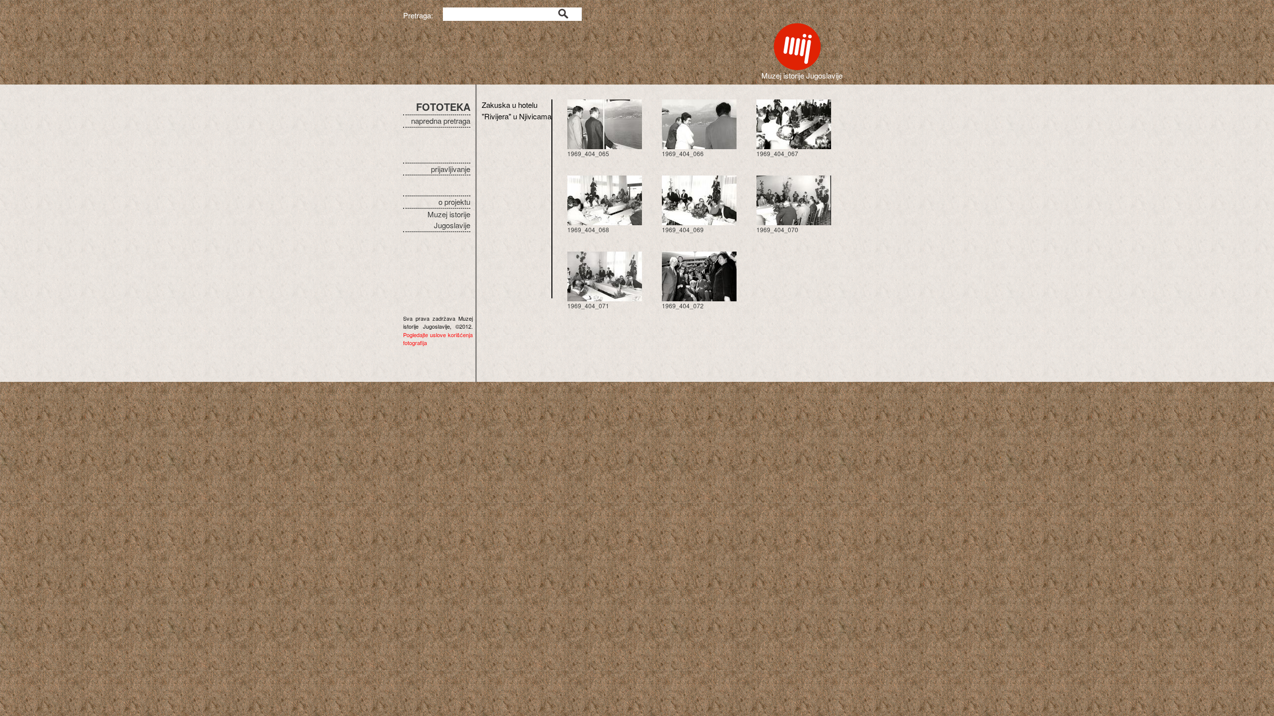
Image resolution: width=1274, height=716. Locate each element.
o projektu (454, 201)
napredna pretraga (440, 120)
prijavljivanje (450, 169)
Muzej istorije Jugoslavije (448, 220)
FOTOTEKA (443, 106)
